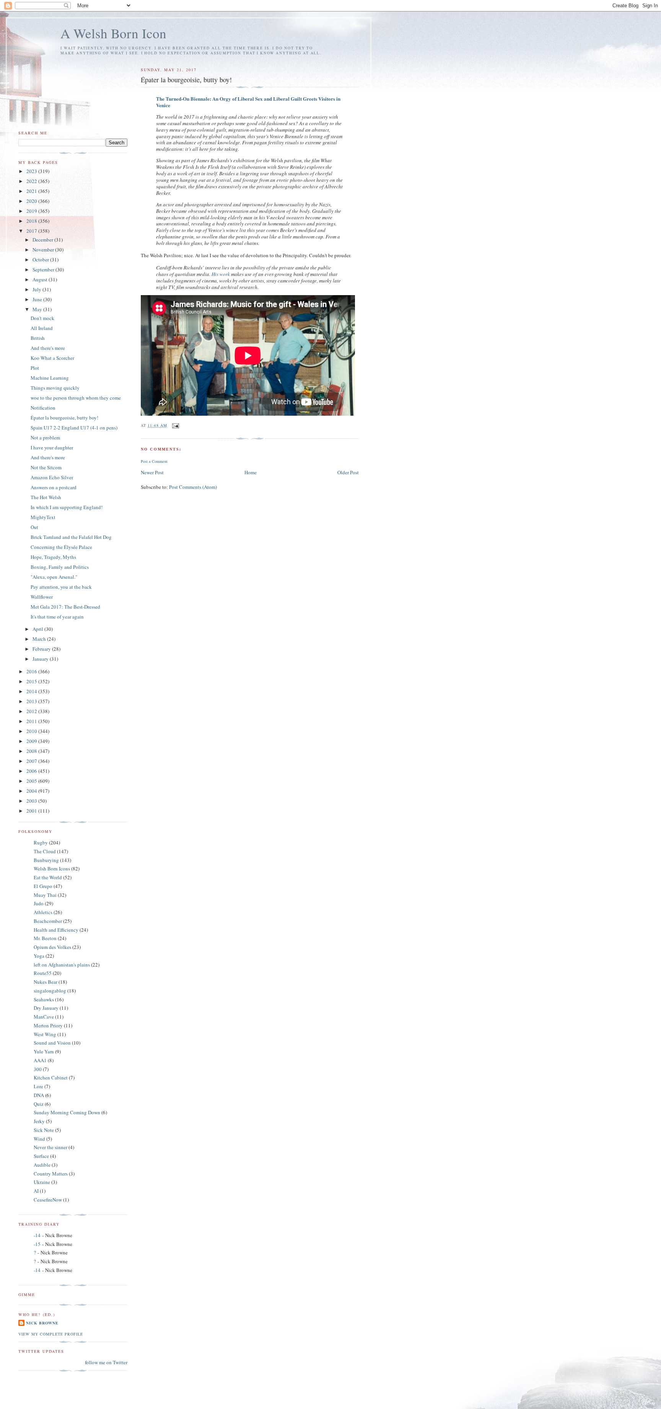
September (44, 269)
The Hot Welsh (46, 497)
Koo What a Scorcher (52, 357)
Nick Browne (42, 1323)
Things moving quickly (55, 387)
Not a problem (45, 437)
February (42, 648)
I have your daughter (52, 447)
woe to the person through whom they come (76, 397)
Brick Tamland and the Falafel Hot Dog (71, 537)
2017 (32, 230)
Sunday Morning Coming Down (67, 1112)
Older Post (348, 472)
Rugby (41, 842)
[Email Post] (175, 425)
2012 (32, 711)
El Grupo (43, 886)
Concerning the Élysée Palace (61, 547)
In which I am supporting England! (67, 507)
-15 (37, 1244)
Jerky (39, 1121)
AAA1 (40, 1060)
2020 (32, 201)
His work (221, 274)
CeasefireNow (48, 1199)
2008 (32, 751)
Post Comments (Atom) (193, 486)
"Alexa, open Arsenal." (54, 576)
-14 (37, 1235)
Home (250, 472)
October (41, 259)
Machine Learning (50, 377)
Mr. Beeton (45, 938)
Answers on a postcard (54, 487)
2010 (32, 731)
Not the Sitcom (46, 467)
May (38, 309)
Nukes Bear (45, 981)
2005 (32, 780)
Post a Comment (154, 461)
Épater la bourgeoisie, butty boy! (64, 417)
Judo (39, 903)
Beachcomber (48, 921)
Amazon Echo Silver (52, 477)
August (41, 279)
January (41, 658)
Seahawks (44, 999)
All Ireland (42, 328)
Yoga (39, 955)
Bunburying (46, 860)
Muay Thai (45, 894)
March (40, 638)
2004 (32, 790)
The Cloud (45, 851)
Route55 (43, 973)
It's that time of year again (57, 616)
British (38, 338)
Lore (38, 1086)
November (44, 249)
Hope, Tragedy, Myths (53, 556)
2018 (32, 220)
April (38, 628)
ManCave (44, 1016)
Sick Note (44, 1130)
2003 (32, 800)
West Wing (45, 1034)
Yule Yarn (44, 1051)
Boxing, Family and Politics (60, 566)
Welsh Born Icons (52, 868)
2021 (32, 191)
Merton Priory (48, 1025)
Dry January (46, 1007)
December (43, 239)
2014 (32, 691)
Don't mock (42, 318)
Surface (41, 1156)
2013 (32, 701)
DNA (39, 1095)
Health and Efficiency (56, 929)
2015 (32, 681)
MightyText (43, 517)
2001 (32, 810)
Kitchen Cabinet (51, 1077)
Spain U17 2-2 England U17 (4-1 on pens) (74, 427)
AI (36, 1190)
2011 (32, 721)
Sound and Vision (52, 1042)
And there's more (48, 347)
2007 (32, 761)
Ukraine (42, 1182)
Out (34, 527)
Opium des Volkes (52, 947)
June (38, 299)
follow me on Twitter (106, 1362)
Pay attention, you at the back (61, 586)
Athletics (43, 912)
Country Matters (51, 1173)
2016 (32, 671)
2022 (32, 181)
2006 (32, 770)
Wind (39, 1138)
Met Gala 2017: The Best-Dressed (65, 606)
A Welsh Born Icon (113, 33)
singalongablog (50, 990)
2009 (32, 741)
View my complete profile (50, 1334)
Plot (35, 367)
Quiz (39, 1103)
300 (38, 1069)
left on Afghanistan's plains (62, 964)
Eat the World (48, 877)
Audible (42, 1164)
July (37, 289)
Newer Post (152, 472)
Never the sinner (50, 1147)
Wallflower (42, 596)
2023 (32, 171)
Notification (43, 407)
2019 (32, 210)
